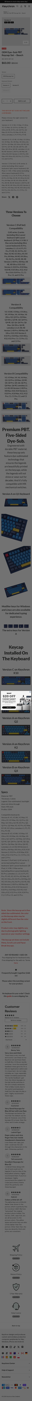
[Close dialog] (30, 692)
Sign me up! (9, 707)
